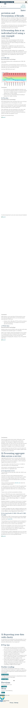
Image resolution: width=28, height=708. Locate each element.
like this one (17, 482)
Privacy (11, 702)
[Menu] (5, 4)
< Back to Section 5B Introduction (23, 6)
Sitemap (16, 702)
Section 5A (10, 519)
